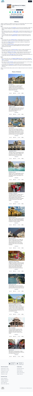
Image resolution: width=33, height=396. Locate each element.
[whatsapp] (10, 12)
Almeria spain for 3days (5, 368)
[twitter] (15, 12)
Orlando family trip (20, 371)
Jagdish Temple (15, 31)
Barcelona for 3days (4, 372)
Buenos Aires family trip (20, 372)
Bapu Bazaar (11, 64)
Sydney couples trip (4, 378)
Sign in (30, 1)
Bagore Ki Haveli (11, 44)
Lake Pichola (15, 34)
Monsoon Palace (15, 49)
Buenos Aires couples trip (5, 383)
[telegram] (13, 12)
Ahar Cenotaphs (10, 61)
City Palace (14, 27)
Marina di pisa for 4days (5, 369)
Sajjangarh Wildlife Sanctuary (17, 58)
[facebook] (18, 12)
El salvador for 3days (4, 371)
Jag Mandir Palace (14, 35)
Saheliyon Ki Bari (14, 39)
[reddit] (23, 12)
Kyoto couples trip (4, 382)
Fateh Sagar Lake (12, 54)
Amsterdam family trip (20, 368)
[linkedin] (20, 12)
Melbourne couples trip (4, 379)
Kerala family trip (19, 369)
